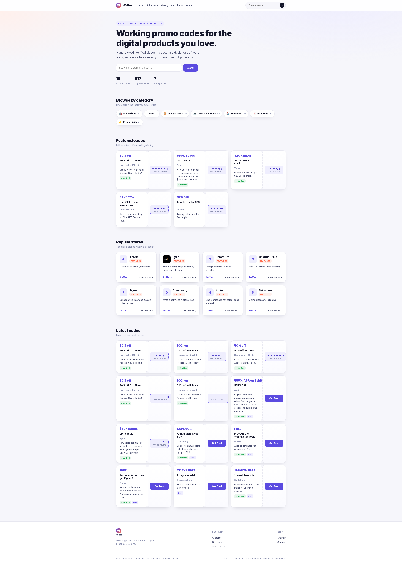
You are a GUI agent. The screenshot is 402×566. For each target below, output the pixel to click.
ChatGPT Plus (127, 209)
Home (140, 5)
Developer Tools (206, 113)
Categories (167, 5)
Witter (124, 5)
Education (236, 113)
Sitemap (281, 537)
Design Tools (175, 113)
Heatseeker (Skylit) (130, 165)
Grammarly (183, 441)
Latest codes (184, 5)
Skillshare (239, 480)
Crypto (152, 113)
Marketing (262, 113)
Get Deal (274, 398)
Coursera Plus (184, 480)
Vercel (237, 168)
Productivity (129, 122)
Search (190, 68)
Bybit (179, 165)
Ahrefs (180, 209)
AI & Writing (129, 113)
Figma (123, 483)
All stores (152, 5)
